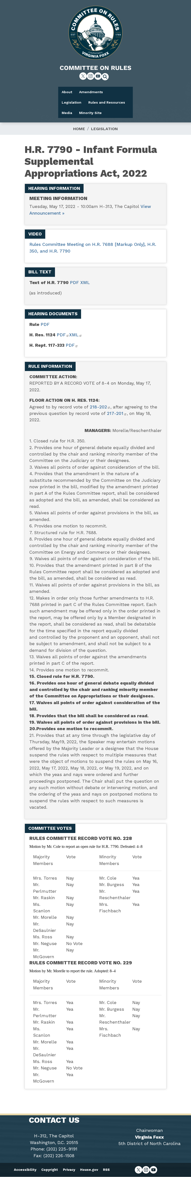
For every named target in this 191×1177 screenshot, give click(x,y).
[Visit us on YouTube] (98, 76)
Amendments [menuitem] (91, 92)
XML (85, 282)
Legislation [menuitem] (71, 102)
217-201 (115, 413)
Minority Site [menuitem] (90, 113)
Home (79, 128)
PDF (75, 282)
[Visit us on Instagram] (90, 76)
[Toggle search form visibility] (107, 77)
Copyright (49, 1170)
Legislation (104, 128)
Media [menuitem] (67, 113)
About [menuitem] (67, 92)
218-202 (98, 406)
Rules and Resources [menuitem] (106, 102)
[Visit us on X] (83, 76)
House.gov (89, 1170)
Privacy (69, 1170)
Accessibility (25, 1170)
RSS (106, 1170)
